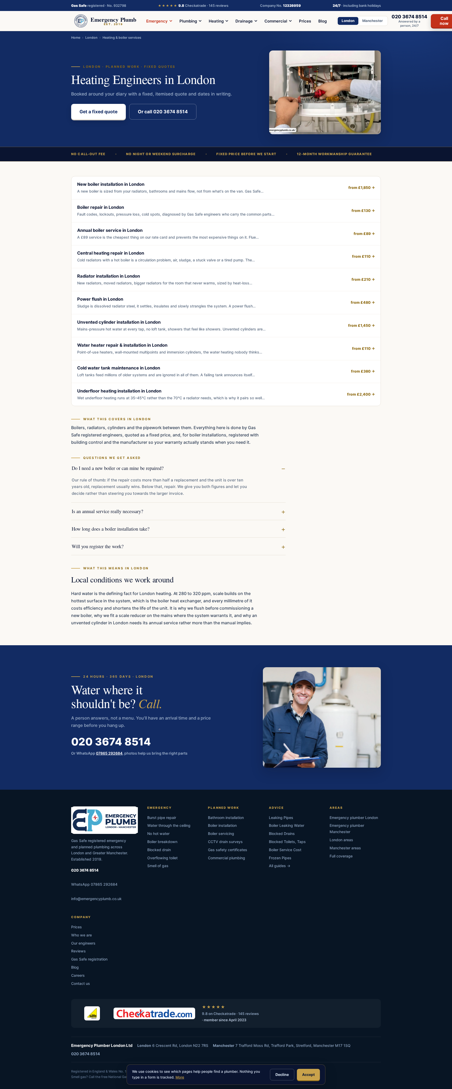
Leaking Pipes (281, 817)
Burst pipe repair (161, 817)
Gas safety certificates (227, 849)
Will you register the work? (97, 546)
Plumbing (188, 21)
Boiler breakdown (162, 841)
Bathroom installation (226, 817)
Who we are (81, 935)
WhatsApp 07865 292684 (94, 884)
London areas (341, 840)
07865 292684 (109, 753)
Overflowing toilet (162, 858)
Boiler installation (222, 825)
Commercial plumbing (226, 858)
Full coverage (341, 856)
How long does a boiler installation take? (110, 528)
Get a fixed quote (98, 111)
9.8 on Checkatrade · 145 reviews (230, 1014)
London (348, 21)
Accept (308, 1074)
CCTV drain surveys (225, 841)
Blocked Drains (282, 833)
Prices (305, 21)
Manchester (372, 21)
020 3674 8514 (111, 742)
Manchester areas (345, 848)
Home (75, 38)
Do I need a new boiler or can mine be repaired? (117, 468)
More (180, 1077)
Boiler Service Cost (285, 849)
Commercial (275, 21)
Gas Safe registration (89, 959)
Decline (282, 1074)
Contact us (80, 983)
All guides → (279, 865)
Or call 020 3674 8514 (163, 111)
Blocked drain (159, 849)
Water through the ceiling (168, 825)
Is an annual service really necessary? (107, 511)
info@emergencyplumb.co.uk (96, 898)
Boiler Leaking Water (286, 825)
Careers (78, 975)
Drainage (244, 21)
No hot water (158, 833)
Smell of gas (157, 865)
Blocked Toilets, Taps (287, 841)
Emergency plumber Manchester (347, 828)
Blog (322, 21)
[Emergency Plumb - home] (104, 820)
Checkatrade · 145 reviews (193, 5)
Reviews (78, 951)
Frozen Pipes (280, 858)
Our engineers (83, 943)
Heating (216, 21)
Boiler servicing (221, 833)
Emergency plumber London (354, 817)
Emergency (157, 21)
